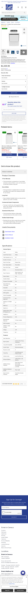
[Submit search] (24, 12)
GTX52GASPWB (8, 70)
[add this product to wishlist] (24, 32)
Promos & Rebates (5, 540)
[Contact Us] (22, 7)
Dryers (12, 22)
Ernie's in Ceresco (7, 554)
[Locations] (18, 7)
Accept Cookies (20, 590)
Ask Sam (14, 113)
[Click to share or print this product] (24, 29)
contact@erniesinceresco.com (11, 562)
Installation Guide (9, 238)
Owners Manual (9, 234)
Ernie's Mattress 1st (7, 571)
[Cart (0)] (25, 7)
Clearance (3, 539)
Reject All (7, 590)
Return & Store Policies (6, 547)
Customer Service (5, 544)
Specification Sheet (9, 231)
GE (7, 68)
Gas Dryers (17, 22)
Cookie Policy (12, 583)
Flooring (3, 535)
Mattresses (3, 532)
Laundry (8, 22)
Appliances (3, 22)
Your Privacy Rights (14, 586)
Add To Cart (14, 92)
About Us (3, 546)
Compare (10, 157)
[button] (2, 7)
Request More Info (15, 96)
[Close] (26, 577)
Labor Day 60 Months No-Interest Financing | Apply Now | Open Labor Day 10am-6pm (14, 2)
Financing (3, 542)
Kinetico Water (4, 537)
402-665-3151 (8, 561)
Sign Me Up (14, 517)
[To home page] (9, 7)
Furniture (3, 530)
